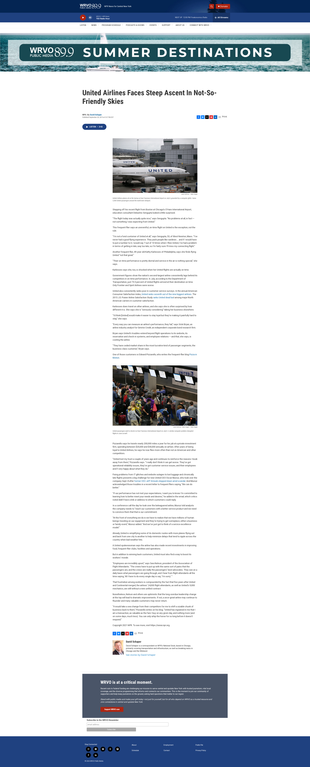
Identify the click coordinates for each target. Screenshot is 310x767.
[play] (83, 17)
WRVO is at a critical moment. (126, 682)
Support (166, 25)
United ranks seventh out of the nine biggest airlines (166, 294)
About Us (180, 25)
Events (153, 25)
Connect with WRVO (199, 25)
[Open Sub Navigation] (88, 25)
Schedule (135, 750)
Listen (83, 25)
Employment (168, 745)
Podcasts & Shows (135, 25)
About (134, 745)
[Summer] (155, 52)
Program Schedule (111, 25)
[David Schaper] (118, 647)
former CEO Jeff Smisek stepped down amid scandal (159, 481)
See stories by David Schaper (140, 654)
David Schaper (96, 114)
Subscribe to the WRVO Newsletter (103, 720)
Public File (199, 745)
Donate (224, 6)
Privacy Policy (201, 750)
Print (224, 116)
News (94, 25)
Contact (167, 750)
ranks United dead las (163, 297)
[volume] (90, 17)
